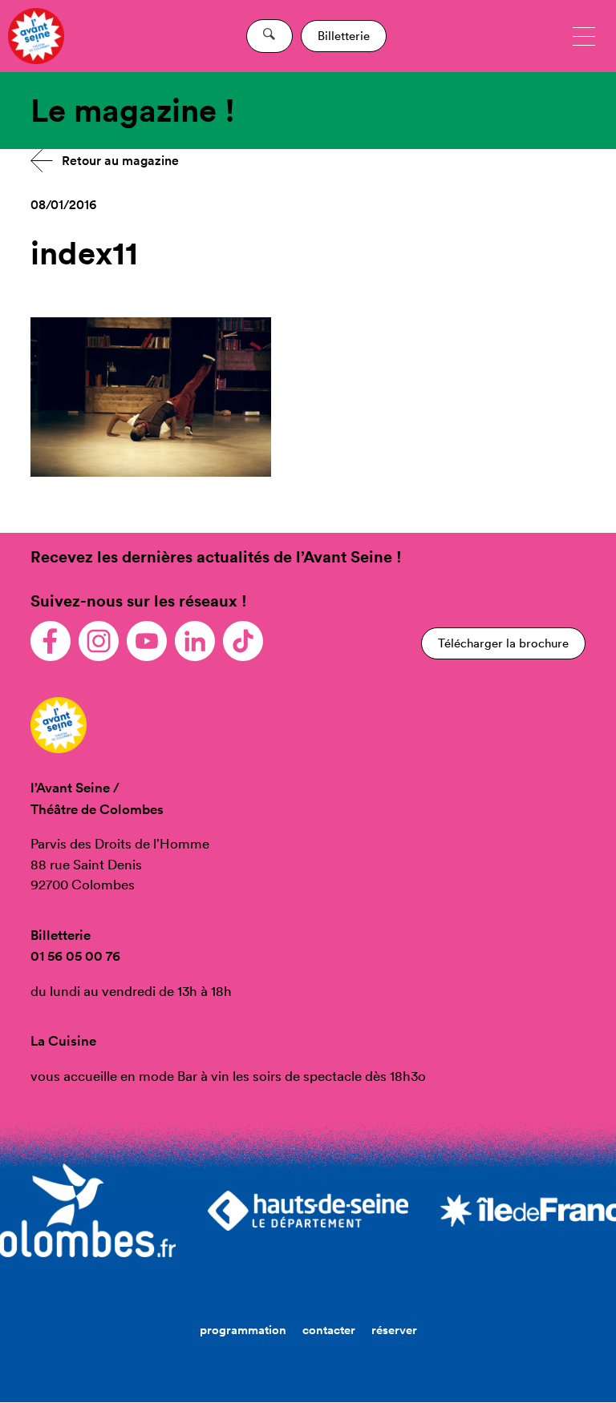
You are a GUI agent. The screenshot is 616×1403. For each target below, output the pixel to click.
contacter (328, 1329)
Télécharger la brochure (503, 643)
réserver (394, 1329)
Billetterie (344, 35)
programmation (243, 1329)
